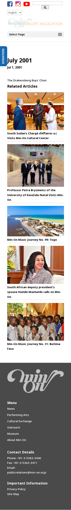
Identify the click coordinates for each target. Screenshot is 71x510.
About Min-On (16, 440)
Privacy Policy (16, 489)
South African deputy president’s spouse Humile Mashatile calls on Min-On (34, 292)
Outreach (13, 427)
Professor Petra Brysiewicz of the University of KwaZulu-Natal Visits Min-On (35, 195)
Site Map (13, 494)
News (11, 408)
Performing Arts (18, 415)
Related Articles (22, 86)
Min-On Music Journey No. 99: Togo (32, 239)
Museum (13, 433)
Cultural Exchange (19, 421)
